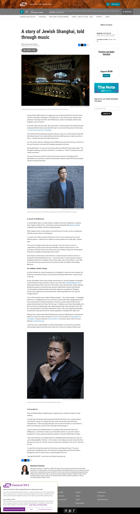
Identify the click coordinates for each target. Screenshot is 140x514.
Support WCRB (106, 71)
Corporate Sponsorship (60, 499)
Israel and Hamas (38, 321)
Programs (42, 17)
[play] (21, 12)
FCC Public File (100, 496)
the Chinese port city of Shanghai (40, 130)
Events (74, 17)
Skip (31, 509)
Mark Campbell (75, 225)
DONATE (106, 76)
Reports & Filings (80, 503)
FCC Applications (101, 492)
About (108, 17)
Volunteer (78, 492)
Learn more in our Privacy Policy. (38, 504)
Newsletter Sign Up (59, 496)
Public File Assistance (102, 499)
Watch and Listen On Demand (58, 17)
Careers (78, 496)
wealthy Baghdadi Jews (73, 283)
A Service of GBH (58, 492)
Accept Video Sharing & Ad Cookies (14, 509)
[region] (29, 497)
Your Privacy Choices (45, 509)
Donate (116, 4)
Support (99, 17)
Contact (78, 499)
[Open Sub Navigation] (36, 17)
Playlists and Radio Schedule (106, 53)
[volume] (26, 12)
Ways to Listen (83, 17)
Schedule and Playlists (27, 17)
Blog (91, 17)
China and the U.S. (53, 319)
